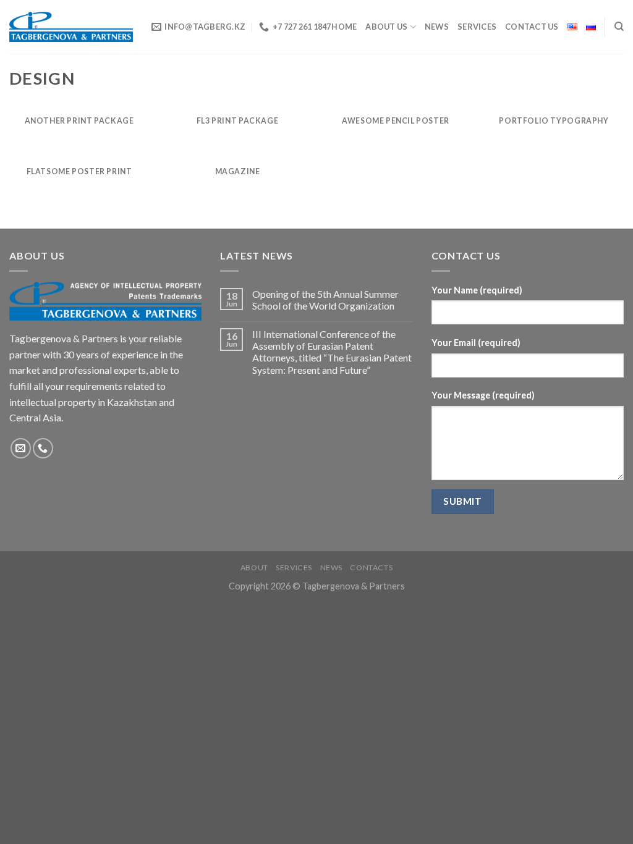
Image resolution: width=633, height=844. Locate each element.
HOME (344, 27)
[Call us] (43, 448)
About (254, 567)
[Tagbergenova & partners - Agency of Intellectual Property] (71, 27)
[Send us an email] (21, 448)
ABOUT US (386, 27)
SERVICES (476, 27)
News (331, 567)
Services (294, 567)
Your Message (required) (483, 395)
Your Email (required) (475, 342)
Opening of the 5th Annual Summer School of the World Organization (325, 299)
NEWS (437, 27)
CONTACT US (532, 27)
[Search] (619, 26)
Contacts (371, 567)
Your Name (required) (476, 290)
